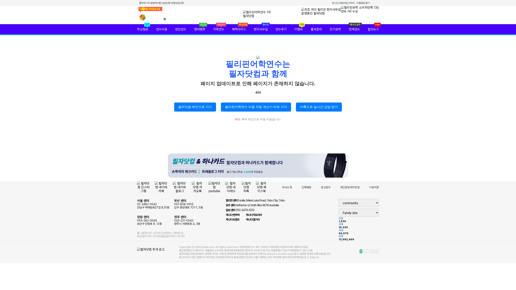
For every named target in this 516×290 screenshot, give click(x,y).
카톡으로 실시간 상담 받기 (319, 107)
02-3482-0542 (153, 204)
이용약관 (374, 187)
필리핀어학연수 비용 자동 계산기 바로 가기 (256, 107)
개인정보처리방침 (350, 187)
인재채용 (306, 187)
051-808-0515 (188, 204)
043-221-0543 (187, 220)
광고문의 (326, 187)
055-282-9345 (149, 220)
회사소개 (287, 187)
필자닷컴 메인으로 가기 (195, 107)
